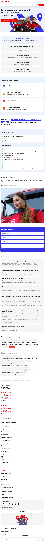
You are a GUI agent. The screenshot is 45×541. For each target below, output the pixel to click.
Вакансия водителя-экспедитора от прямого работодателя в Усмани (17, 370)
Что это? (38, 540)
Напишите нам (22, 511)
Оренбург (10, 344)
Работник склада (6, 473)
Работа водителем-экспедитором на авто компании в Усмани (16, 367)
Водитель (4, 470)
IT (1, 465)
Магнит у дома (5, 431)
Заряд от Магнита (6, 437)
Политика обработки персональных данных (8, 528)
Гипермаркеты (5, 440)
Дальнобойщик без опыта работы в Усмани (11, 356)
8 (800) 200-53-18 (6, 402)
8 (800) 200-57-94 (6, 411)
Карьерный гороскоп (7, 497)
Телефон (4, 237)
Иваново (10, 342)
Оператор (4, 454)
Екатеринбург (35, 342)
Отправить (22, 246)
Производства (5, 484)
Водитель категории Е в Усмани (31, 358)
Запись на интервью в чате (9, 422)
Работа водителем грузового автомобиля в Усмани (13, 363)
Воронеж (29, 342)
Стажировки (5, 462)
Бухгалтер (4, 451)
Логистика (4, 482)
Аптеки (3, 446)
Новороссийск (16, 342)
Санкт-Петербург (10, 339)
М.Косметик (4, 434)
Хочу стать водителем (9, 20)
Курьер (3, 476)
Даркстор (4, 479)
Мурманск (24, 339)
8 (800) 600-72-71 (6, 415)
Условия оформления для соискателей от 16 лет (9, 529)
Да (41, 4)
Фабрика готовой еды (7, 487)
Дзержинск (4, 344)
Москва (3, 339)
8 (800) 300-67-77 (6, 405)
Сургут (26, 344)
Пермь (15, 344)
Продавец (4, 429)
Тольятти (23, 342)
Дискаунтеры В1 (6, 443)
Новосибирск (5, 346)
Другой (34, 4)
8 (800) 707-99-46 (6, 408)
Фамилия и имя (5, 233)
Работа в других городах (5, 531)
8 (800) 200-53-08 (6, 395)
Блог (2, 494)
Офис (2, 457)
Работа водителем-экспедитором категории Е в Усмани (14, 365)
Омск (30, 344)
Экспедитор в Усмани (6, 360)
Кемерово (35, 344)
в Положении (32, 248)
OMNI (2, 459)
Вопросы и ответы (6, 491)
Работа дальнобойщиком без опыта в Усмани (12, 358)
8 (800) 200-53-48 (6, 398)
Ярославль (4, 342)
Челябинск (21, 344)
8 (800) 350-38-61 (6, 418)
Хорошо (42, 539)
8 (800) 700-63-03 (6, 392)
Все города (11, 346)
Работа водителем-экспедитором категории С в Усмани (14, 372)
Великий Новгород (32, 339)
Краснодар (18, 339)
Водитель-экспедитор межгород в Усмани (22, 360)
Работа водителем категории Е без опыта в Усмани (13, 374)
